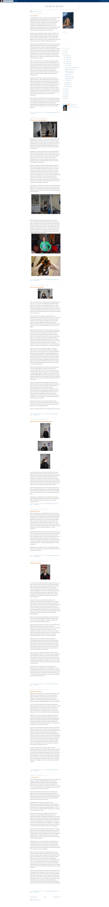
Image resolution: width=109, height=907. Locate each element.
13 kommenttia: (36, 556)
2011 (65, 89)
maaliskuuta (68, 82)
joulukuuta (67, 55)
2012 (65, 54)
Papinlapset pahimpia (36, 691)
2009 (65, 92)
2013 (65, 52)
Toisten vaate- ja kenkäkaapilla (38, 120)
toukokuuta (67, 61)
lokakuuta (67, 59)
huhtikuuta (67, 63)
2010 (65, 90)
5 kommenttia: (36, 414)
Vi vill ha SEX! (34, 777)
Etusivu (45, 897)
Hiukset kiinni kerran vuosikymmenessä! (41, 421)
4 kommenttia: (34, 113)
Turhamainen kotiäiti (35, 563)
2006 (65, 98)
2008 (65, 94)
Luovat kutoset (34, 15)
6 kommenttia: (36, 770)
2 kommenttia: (36, 504)
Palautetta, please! (35, 511)
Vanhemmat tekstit (56, 897)
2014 (65, 50)
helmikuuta (67, 84)
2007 (65, 96)
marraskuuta (68, 57)
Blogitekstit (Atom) (36, 899)
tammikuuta (67, 86)
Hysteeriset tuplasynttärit (36, 287)
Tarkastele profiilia (73, 107)
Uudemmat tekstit (33, 897)
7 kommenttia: (36, 280)
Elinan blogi (54, 6)
